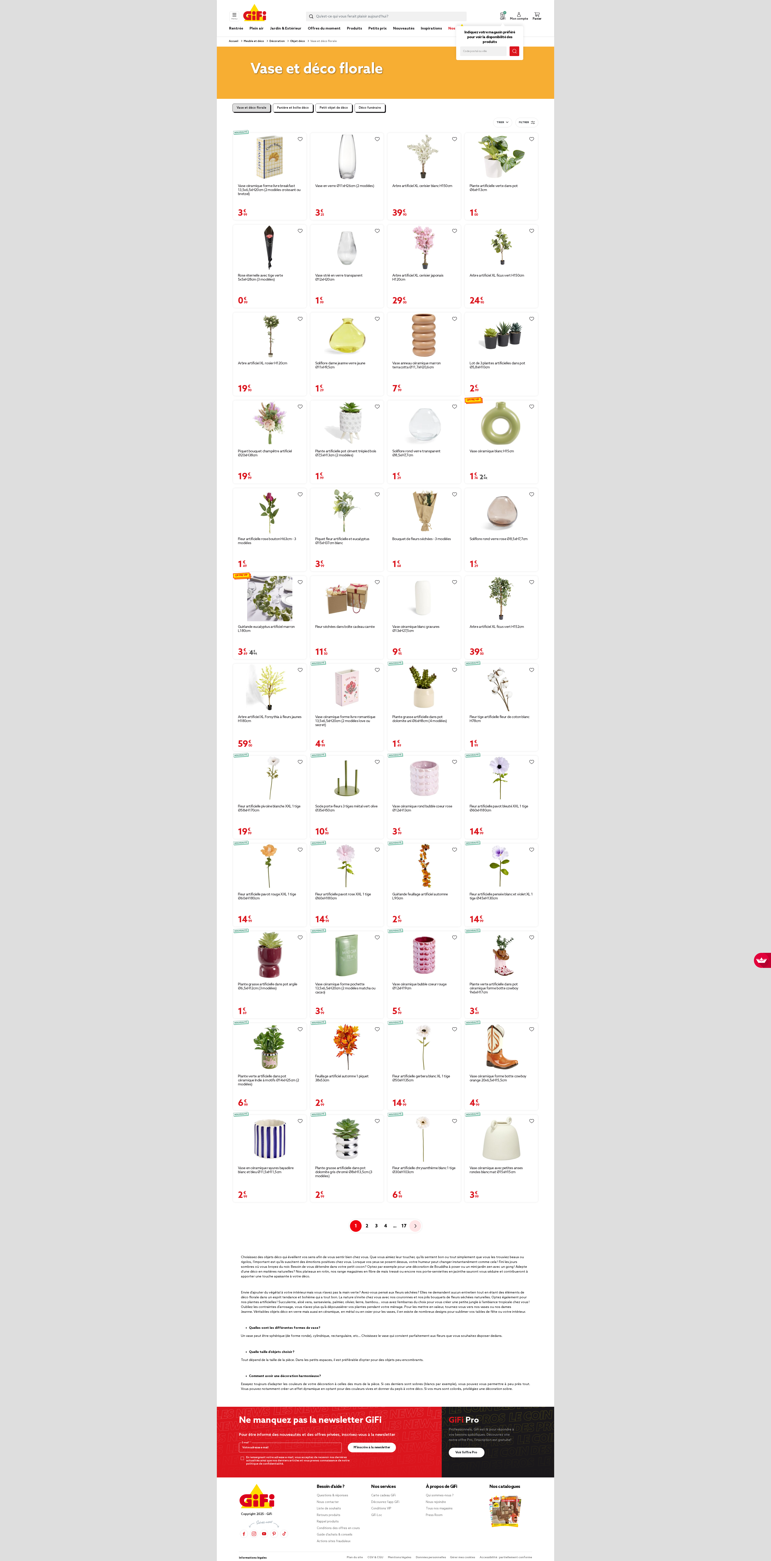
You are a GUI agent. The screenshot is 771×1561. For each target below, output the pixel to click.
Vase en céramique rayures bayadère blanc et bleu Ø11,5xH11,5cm (266, 1170)
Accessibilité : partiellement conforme (506, 1557)
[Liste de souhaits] (300, 139)
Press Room (434, 1515)
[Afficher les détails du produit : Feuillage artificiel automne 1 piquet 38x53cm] (347, 1047)
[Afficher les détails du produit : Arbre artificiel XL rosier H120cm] (269, 335)
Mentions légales (400, 1557)
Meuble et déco (253, 41)
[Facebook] (244, 1533)
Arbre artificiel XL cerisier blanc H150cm (422, 186)
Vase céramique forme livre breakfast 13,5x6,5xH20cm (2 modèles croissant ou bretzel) (269, 190)
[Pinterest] (274, 1533)
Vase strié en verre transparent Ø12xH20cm (338, 278)
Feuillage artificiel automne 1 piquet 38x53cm (342, 1078)
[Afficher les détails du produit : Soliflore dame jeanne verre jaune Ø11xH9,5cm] (347, 335)
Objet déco (297, 41)
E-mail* (246, 1442)
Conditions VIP (381, 1508)
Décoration (277, 41)
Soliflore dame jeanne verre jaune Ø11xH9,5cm (340, 365)
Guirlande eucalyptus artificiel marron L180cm (266, 629)
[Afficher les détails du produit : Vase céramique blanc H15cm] (501, 423)
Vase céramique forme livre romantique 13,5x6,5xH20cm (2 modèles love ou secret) (345, 721)
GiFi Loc (376, 1515)
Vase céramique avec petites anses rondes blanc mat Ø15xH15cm (496, 1170)
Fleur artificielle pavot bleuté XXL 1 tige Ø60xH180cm (499, 808)
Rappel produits (328, 1521)
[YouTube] (264, 1533)
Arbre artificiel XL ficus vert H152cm (497, 627)
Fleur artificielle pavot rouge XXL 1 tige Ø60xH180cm (267, 896)
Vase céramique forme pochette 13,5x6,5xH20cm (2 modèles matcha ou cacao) (345, 988)
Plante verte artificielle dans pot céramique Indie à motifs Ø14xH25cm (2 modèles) (268, 1080)
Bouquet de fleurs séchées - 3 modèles (421, 539)
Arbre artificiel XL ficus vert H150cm (497, 276)
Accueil (233, 41)
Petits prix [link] (377, 28)
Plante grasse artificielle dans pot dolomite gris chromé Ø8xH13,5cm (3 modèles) (343, 1172)
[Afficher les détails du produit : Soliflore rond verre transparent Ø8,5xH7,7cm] (424, 423)
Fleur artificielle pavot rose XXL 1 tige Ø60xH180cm (343, 896)
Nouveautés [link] (403, 28)
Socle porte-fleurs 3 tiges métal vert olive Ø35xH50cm (346, 808)
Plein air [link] (257, 28)
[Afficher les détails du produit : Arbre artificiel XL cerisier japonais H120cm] (424, 247)
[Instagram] (254, 1533)
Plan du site (355, 1557)
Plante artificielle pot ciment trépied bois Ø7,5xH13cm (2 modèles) (345, 453)
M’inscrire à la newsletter (372, 1447)
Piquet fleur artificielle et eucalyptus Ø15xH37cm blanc (342, 541)
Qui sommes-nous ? (440, 1495)
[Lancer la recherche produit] (311, 16)
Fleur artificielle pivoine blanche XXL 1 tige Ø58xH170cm (269, 808)
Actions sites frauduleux (334, 1541)
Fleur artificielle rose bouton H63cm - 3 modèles (267, 541)
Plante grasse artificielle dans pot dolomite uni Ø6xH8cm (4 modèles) (419, 719)
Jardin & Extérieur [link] (285, 28)
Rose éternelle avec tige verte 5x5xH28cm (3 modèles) (260, 278)
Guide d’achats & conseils (334, 1534)
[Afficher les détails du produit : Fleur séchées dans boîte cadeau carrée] (347, 598)
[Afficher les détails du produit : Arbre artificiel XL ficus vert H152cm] (501, 598)
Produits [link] (354, 28)
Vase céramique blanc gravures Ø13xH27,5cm (416, 629)
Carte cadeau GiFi (383, 1495)
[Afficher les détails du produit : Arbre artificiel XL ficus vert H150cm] (501, 247)
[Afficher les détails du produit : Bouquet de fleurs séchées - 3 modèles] (424, 510)
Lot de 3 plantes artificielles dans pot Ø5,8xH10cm (497, 365)
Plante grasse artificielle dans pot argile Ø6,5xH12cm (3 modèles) (267, 986)
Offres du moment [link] (324, 28)
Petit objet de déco (334, 108)
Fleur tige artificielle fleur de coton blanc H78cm (499, 719)
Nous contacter (328, 1502)
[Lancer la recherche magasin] (514, 51)
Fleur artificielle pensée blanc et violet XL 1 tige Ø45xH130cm (501, 896)
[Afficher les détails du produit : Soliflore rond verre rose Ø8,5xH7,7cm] (501, 510)
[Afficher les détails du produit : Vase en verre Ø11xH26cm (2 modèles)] (347, 156)
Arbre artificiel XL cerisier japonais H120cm (417, 278)
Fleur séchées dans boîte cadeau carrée (345, 627)
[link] (354, 34)
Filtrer (524, 122)
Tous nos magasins (439, 1508)
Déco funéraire (370, 108)
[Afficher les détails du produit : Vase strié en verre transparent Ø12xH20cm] (347, 247)
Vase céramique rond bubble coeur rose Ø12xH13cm (422, 808)
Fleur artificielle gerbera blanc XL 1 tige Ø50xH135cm (421, 1078)
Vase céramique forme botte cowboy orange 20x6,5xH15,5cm (498, 1078)
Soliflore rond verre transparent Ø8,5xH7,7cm (416, 453)
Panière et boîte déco (293, 108)
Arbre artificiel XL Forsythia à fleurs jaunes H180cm (270, 719)
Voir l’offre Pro (466, 1452)
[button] (502, 16)
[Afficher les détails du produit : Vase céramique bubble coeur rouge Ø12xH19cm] (424, 955)
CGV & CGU (375, 1557)
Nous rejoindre (436, 1502)
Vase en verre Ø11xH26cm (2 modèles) (344, 186)
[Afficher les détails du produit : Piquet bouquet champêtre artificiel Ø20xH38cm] (269, 423)
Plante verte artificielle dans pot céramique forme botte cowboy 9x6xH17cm (494, 988)
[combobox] (386, 16)
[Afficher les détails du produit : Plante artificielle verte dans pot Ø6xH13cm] (501, 156)
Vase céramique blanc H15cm (492, 451)
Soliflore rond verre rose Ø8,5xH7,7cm (499, 539)
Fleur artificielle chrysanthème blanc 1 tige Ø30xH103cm (423, 1170)
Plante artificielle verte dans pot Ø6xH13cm (494, 188)
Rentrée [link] (236, 28)
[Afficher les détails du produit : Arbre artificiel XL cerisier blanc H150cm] (424, 156)
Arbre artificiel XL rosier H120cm (262, 363)
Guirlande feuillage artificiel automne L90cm (420, 896)
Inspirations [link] (431, 28)
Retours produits (328, 1515)
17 (403, 1226)
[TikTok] (284, 1533)
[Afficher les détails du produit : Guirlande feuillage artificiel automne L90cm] (424, 866)
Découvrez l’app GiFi (385, 1502)
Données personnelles (431, 1557)
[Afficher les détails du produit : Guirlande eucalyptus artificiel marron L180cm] (269, 598)
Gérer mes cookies (463, 1557)
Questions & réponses (332, 1495)
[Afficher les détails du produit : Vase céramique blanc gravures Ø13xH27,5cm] (424, 598)
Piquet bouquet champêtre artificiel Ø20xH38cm (265, 453)
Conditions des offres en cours (338, 1528)
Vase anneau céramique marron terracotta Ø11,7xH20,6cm (416, 365)
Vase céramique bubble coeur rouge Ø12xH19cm (419, 986)
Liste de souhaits (329, 1508)
